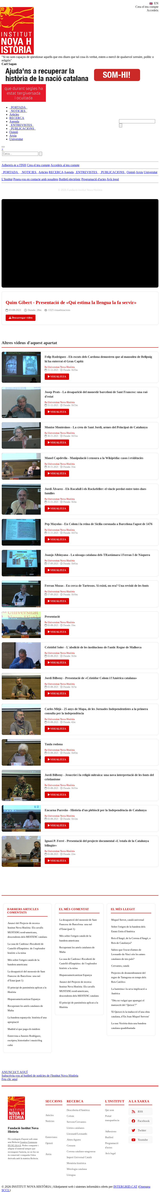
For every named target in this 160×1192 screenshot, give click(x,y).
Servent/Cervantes (76, 1121)
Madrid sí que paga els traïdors (24, 1029)
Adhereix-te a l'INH (14, 165)
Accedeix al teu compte (65, 165)
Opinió (49, 1143)
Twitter (142, 1130)
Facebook (144, 1121)
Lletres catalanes (75, 1127)
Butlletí (109, 1137)
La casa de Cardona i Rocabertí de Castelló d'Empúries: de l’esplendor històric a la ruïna (26, 948)
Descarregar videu (21, 317)
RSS (140, 1111)
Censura (71, 1145)
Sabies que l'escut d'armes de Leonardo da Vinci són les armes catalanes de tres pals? (128, 954)
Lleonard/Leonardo (77, 1133)
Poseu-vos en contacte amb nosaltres (35, 179)
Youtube (143, 1139)
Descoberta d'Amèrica (78, 1110)
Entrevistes (51, 1137)
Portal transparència (112, 1118)
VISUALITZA (58, 376)
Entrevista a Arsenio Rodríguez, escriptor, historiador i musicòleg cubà (25, 1040)
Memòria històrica (76, 1163)
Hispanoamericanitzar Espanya (24, 999)
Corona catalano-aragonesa (81, 1151)
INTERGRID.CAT (125, 1186)
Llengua (71, 1174)
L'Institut (7, 179)
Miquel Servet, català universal (127, 919)
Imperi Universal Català (79, 1157)
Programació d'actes (93, 179)
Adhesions (110, 1131)
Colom (70, 1115)
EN (155, 3)
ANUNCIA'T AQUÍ (15, 1072)
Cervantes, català (120, 965)
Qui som (109, 1110)
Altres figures (74, 1139)
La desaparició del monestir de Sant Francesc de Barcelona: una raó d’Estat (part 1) (26, 976)
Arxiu (48, 1154)
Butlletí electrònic (70, 179)
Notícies (49, 1121)
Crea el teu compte (146, 6)
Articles (49, 1115)
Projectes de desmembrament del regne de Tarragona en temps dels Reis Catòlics (128, 977)
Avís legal (113, 179)
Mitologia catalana (77, 1169)
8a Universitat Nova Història (60, 366)
